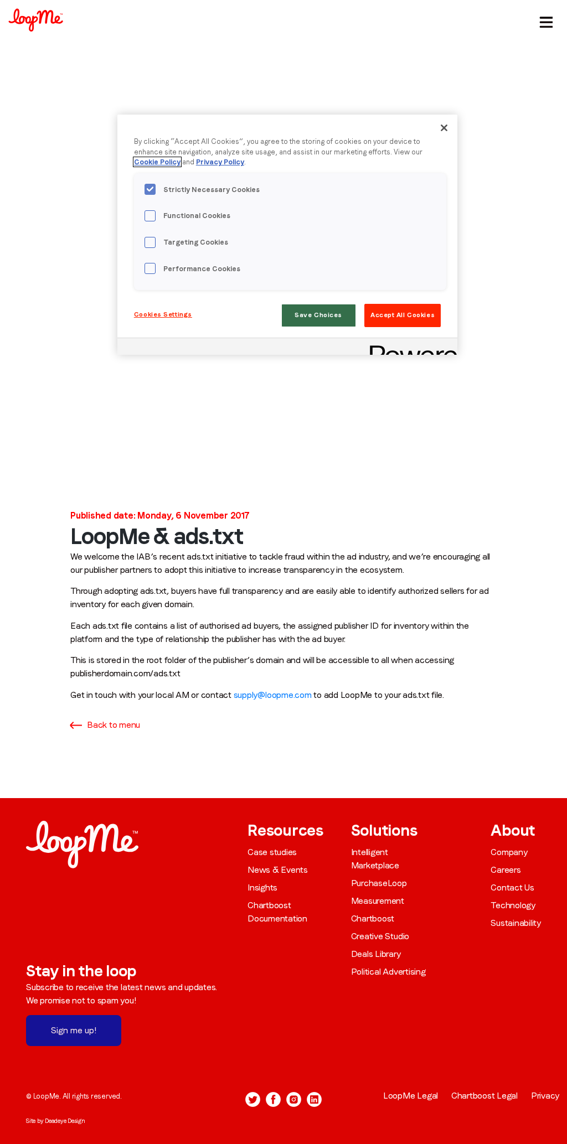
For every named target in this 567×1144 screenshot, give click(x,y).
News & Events (278, 870)
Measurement (377, 900)
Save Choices (318, 315)
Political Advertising (388, 971)
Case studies (272, 852)
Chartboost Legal (484, 1095)
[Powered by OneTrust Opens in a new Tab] (410, 348)
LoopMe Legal (410, 1095)
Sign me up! (73, 1030)
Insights (262, 887)
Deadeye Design (65, 1121)
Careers (505, 870)
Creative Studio (380, 936)
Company (509, 852)
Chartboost (373, 918)
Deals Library (376, 954)
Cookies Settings (163, 314)
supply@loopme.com (273, 695)
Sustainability (516, 923)
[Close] (444, 128)
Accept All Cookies (402, 315)
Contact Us (512, 887)
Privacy (545, 1095)
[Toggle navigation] (544, 19)
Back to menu (113, 724)
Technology (513, 905)
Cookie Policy (157, 162)
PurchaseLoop (379, 883)
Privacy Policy (220, 162)
